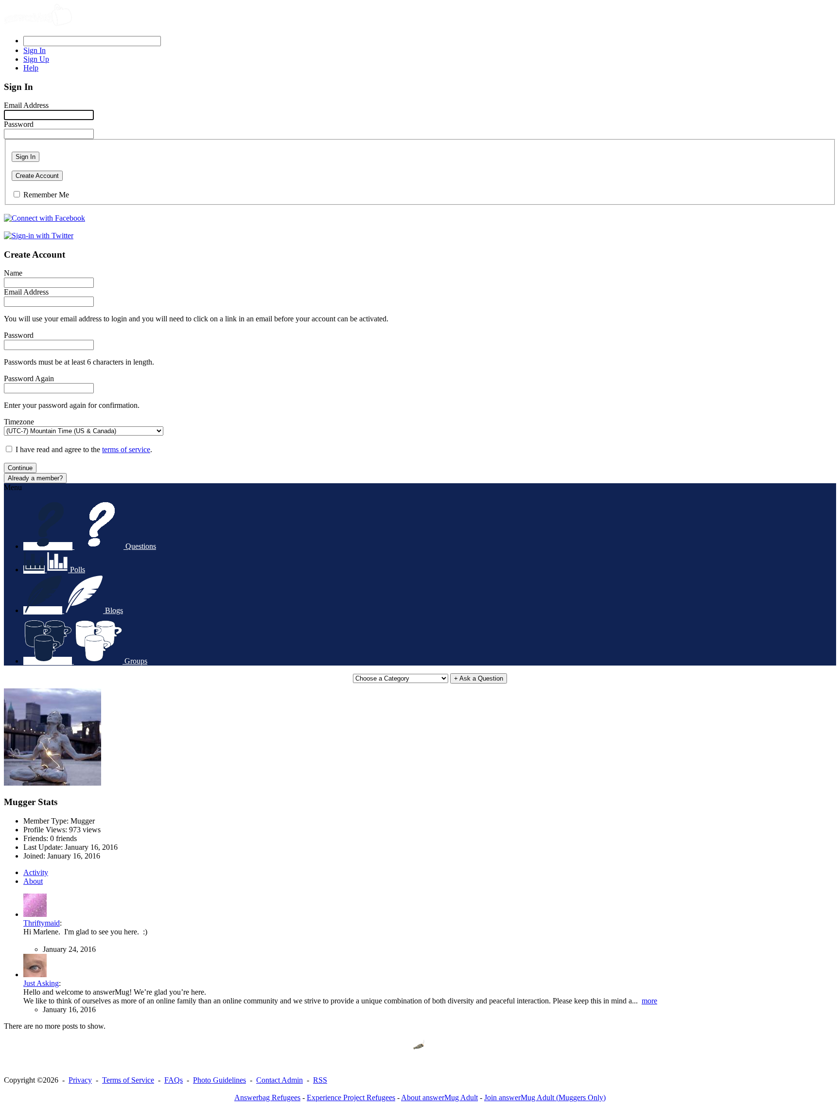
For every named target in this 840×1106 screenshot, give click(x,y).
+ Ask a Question (478, 678)
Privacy (80, 1080)
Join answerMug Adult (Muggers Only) (545, 1097)
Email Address (26, 105)
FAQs (173, 1080)
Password (19, 124)
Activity (35, 872)
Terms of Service (128, 1080)
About (33, 881)
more (649, 1001)
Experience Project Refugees (351, 1097)
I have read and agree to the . (84, 449)
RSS (320, 1080)
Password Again (29, 378)
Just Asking (41, 983)
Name (13, 273)
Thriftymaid (41, 923)
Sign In (25, 156)
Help (30, 68)
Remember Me (46, 195)
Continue (20, 468)
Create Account (37, 175)
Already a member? (35, 478)
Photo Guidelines (219, 1080)
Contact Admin (279, 1080)
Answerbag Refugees (267, 1097)
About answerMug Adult (439, 1097)
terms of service (126, 449)
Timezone (19, 422)
